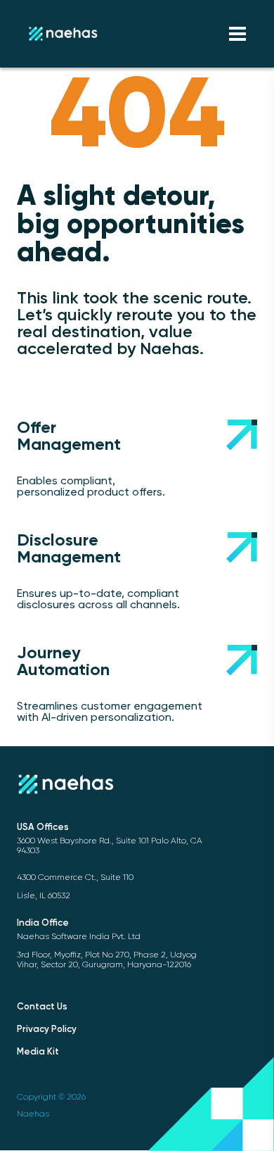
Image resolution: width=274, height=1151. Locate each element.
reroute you (160, 315)
